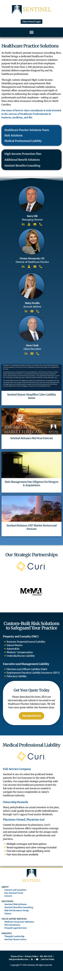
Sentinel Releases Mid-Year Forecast (31, 438)
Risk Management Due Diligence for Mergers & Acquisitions (31, 483)
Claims (7, 914)
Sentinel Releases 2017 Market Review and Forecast (31, 527)
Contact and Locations (15, 890)
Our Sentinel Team (13, 893)
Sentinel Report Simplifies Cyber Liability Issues (31, 396)
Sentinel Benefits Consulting (18, 907)
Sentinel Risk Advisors (15, 904)
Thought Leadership (14, 936)
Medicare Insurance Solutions (19, 922)
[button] (31, 32)
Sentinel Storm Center (15, 939)
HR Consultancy (12, 925)
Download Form (31, 715)
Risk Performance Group (16, 910)
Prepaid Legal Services (15, 928)
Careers (8, 896)
